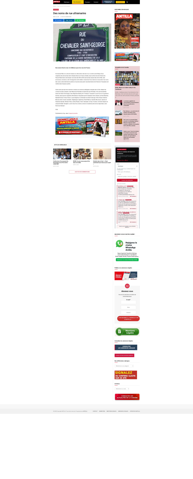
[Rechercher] (127, 2)
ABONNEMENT (120, 2)
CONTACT (95, 411)
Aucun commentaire (66, 16)
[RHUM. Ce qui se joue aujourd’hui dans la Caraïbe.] (82, 154)
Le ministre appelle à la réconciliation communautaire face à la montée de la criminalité (131, 103)
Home (54, 6)
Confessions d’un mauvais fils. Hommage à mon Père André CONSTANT (60, 163)
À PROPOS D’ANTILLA (135, 411)
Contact (96, 2)
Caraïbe (117, 84)
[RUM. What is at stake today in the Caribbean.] (127, 78)
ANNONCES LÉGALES (123, 411)
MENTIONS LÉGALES (111, 411)
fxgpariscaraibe (73, 113)
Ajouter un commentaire (82, 171)
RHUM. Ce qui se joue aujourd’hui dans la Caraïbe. (81, 162)
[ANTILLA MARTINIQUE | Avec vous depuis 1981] (56, 2)
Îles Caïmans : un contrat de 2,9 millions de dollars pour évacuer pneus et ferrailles (131, 112)
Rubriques (66, 2)
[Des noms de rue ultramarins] (82, 42)
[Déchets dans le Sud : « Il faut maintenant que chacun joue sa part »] (102, 154)
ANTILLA (85, 411)
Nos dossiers (77, 2)
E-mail (128, 299)
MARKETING (102, 411)
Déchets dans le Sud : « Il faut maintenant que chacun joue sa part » (102, 163)
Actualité (56, 9)
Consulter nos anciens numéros (124, 355)
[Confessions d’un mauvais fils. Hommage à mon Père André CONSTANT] (62, 154)
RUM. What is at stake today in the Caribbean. (125, 88)
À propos (87, 2)
